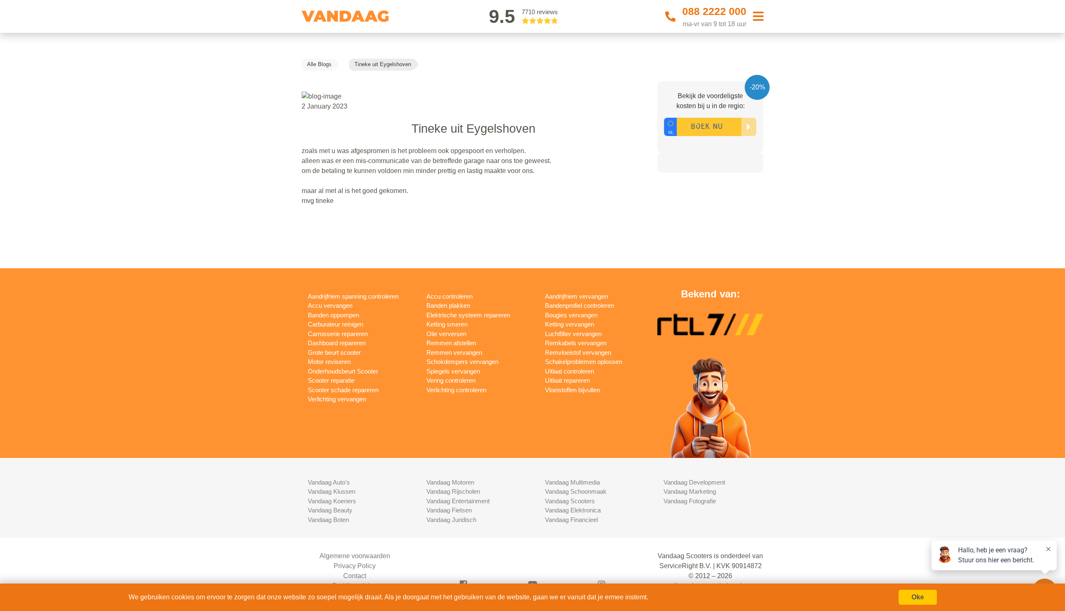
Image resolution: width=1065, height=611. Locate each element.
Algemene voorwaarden (355, 555)
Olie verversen (446, 333)
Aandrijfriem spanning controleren (353, 296)
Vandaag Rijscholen (453, 491)
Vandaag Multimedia (572, 482)
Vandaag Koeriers (332, 501)
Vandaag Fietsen (449, 510)
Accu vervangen (330, 305)
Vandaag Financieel (571, 519)
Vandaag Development (694, 482)
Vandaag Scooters (570, 501)
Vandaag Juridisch (451, 519)
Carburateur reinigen (335, 324)
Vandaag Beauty (330, 510)
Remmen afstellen (451, 342)
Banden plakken (448, 305)
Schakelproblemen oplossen (583, 361)
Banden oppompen (333, 315)
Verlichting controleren (456, 389)
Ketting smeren (447, 324)
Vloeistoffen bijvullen (572, 389)
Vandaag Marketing (690, 491)
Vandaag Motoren (450, 482)
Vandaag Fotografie (690, 501)
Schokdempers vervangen (462, 361)
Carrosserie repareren (338, 333)
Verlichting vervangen (337, 399)
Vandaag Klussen (331, 491)
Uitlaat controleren (569, 371)
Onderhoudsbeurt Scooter (343, 371)
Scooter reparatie (331, 380)
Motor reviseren (329, 361)
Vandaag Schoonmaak (576, 491)
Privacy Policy (355, 565)
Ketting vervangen (569, 324)
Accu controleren (449, 296)
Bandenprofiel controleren (579, 305)
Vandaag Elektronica (573, 510)
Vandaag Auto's (329, 482)
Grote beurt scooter (334, 352)
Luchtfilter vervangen (573, 333)
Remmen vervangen (454, 352)
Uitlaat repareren (567, 380)
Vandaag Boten (328, 519)
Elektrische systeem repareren (468, 315)
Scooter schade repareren (343, 389)
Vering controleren (451, 380)
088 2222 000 (714, 11)
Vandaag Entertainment (458, 501)
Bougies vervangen (571, 315)
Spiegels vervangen (453, 371)
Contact (354, 575)
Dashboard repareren (337, 342)
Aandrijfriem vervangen (576, 296)
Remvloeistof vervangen (578, 352)
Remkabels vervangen (576, 342)
